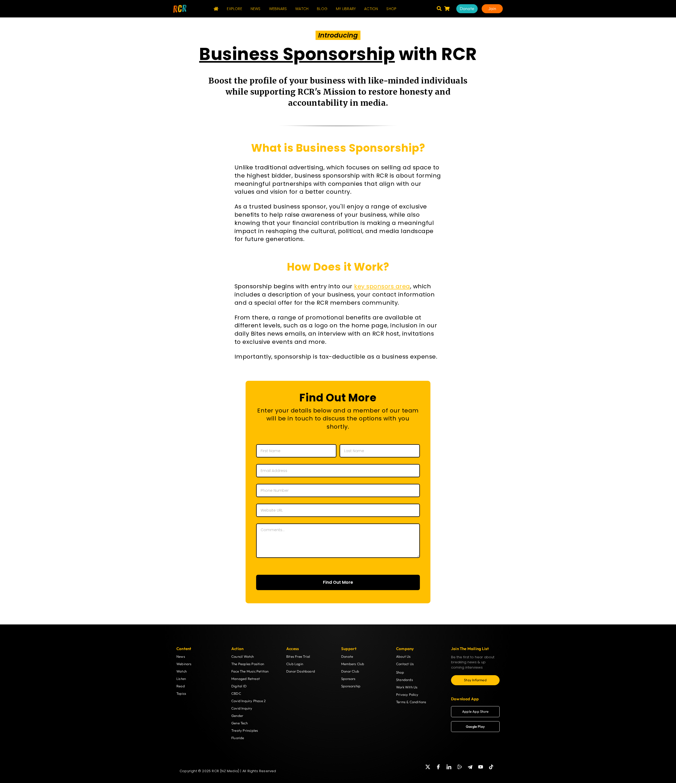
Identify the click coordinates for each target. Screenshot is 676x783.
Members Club (352, 664)
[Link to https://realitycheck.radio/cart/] (446, 8)
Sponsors (348, 679)
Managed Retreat (245, 679)
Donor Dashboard (300, 671)
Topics (181, 693)
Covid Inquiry (241, 708)
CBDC (236, 693)
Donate (347, 656)
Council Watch (242, 656)
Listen (181, 679)
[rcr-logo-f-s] (179, 7)
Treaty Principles (244, 730)
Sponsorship (350, 686)
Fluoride (237, 738)
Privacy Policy (407, 694)
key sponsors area (382, 286)
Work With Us (406, 687)
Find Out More (338, 582)
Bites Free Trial (298, 656)
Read (180, 686)
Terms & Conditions (411, 702)
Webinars (184, 664)
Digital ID (239, 686)
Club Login (294, 664)
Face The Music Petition (250, 671)
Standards (404, 680)
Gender (237, 715)
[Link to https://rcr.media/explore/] (439, 8)
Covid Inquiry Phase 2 (248, 701)
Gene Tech (239, 723)
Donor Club (350, 671)
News (180, 656)
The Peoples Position (247, 664)
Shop (400, 672)
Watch (181, 671)
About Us (403, 656)
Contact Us (405, 664)
